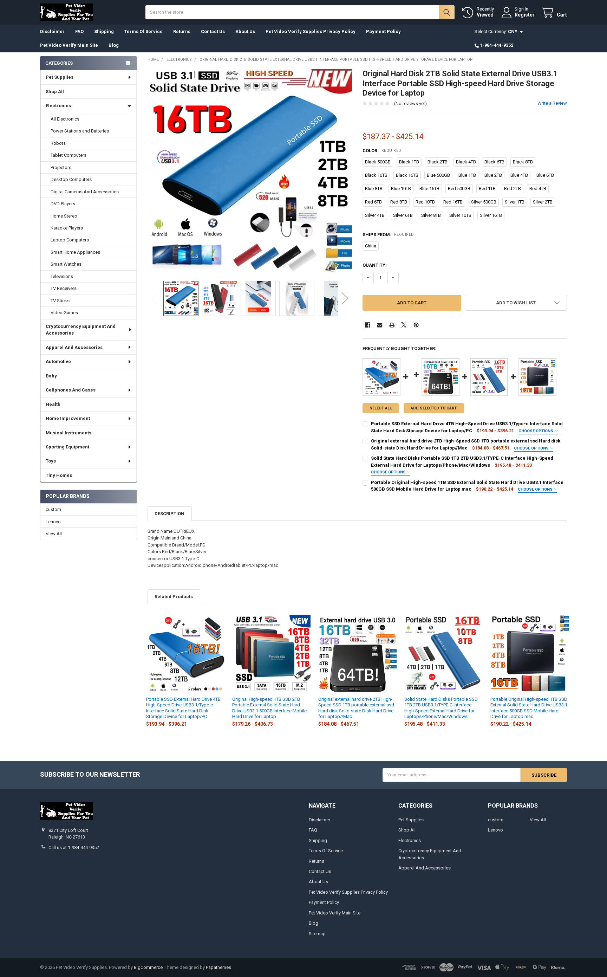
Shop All (55, 91)
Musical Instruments (68, 432)
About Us (245, 31)
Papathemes (218, 967)
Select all (381, 408)
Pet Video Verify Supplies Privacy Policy (310, 31)
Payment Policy (383, 31)
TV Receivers (64, 288)
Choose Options (536, 431)
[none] (250, 171)
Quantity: (375, 265)
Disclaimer (52, 31)
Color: (382, 150)
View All (54, 533)
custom (53, 509)
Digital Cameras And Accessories (85, 191)
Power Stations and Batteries (80, 131)
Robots (58, 143)
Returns (181, 31)
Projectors (61, 167)
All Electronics (65, 119)
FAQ (79, 31)
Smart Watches (66, 264)
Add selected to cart (434, 408)
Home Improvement (68, 418)
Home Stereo (64, 216)
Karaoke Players (67, 228)
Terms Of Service (143, 31)
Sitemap (317, 933)
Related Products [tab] (174, 596)
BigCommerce (148, 967)
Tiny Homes (59, 475)
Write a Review (552, 103)
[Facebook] (368, 325)
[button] (516, 303)
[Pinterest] (416, 325)
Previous (155, 298)
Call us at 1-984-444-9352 (73, 847)
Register (525, 15)
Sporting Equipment (67, 446)
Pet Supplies (59, 77)
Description (169, 513)
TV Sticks (60, 300)
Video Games (64, 312)
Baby (51, 375)
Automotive (58, 361)
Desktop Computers (71, 179)
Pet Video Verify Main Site (69, 45)
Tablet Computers (68, 155)
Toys (51, 461)
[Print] (392, 325)
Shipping (104, 31)
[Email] (379, 325)
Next (345, 298)
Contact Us (213, 31)
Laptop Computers (70, 239)
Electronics (58, 105)
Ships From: (388, 234)
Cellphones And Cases (71, 390)
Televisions (62, 276)
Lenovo (53, 521)
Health (53, 404)
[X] (404, 325)
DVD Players (63, 203)
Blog (114, 45)
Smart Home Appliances (75, 252)
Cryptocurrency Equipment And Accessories (81, 330)
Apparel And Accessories (74, 347)
